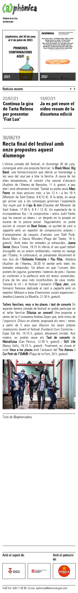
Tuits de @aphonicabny (17, 417)
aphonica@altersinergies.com (51, 588)
